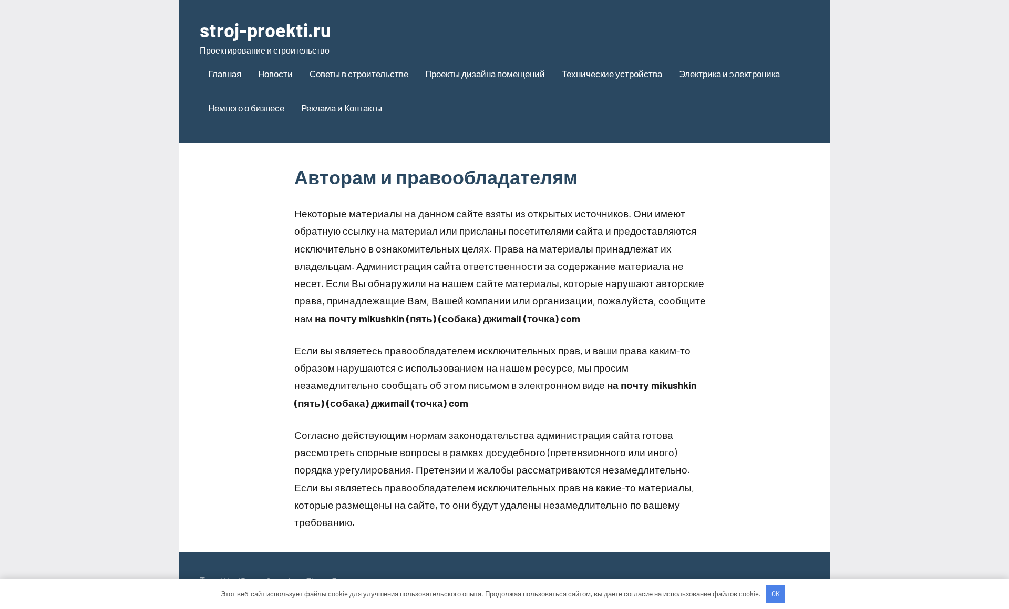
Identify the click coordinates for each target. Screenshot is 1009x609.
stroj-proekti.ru (265, 29)
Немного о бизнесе (246, 107)
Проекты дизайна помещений (485, 73)
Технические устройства (612, 73)
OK (775, 594)
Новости (275, 73)
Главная (224, 73)
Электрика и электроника (729, 73)
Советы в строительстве (359, 73)
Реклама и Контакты (341, 107)
